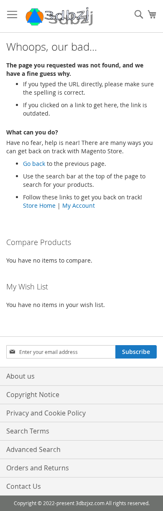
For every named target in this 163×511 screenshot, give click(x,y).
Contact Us (23, 486)
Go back (34, 164)
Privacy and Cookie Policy (46, 413)
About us (20, 376)
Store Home (39, 205)
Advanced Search (33, 449)
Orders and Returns (37, 467)
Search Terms (27, 431)
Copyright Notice (32, 394)
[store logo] (58, 16)
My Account (78, 205)
